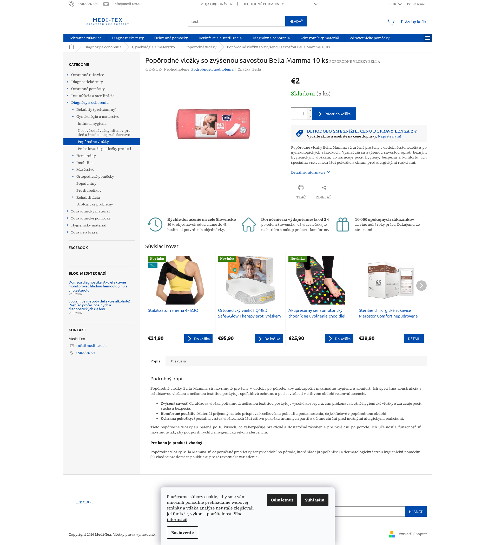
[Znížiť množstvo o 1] (309, 117)
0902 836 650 (86, 352)
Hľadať (296, 21)
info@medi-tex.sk (91, 345)
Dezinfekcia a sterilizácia (93, 95)
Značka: (249, 69)
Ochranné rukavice (87, 74)
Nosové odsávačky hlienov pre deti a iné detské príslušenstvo (104, 132)
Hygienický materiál (89, 225)
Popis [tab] (155, 361)
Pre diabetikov (89, 190)
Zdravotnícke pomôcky (91, 218)
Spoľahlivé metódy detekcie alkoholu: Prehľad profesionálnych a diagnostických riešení (99, 305)
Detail (414, 338)
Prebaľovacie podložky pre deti (104, 148)
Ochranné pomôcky (88, 88)
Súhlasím (315, 500)
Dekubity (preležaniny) (96, 109)
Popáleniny (86, 183)
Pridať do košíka (338, 113)
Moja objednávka (216, 4)
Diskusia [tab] (178, 361)
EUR (393, 4)
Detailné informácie (308, 172)
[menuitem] (85, 38)
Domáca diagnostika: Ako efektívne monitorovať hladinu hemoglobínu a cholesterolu (98, 286)
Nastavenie (182, 532)
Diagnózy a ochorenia (90, 102)
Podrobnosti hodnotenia (212, 69)
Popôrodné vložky (93, 141)
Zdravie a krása (84, 232)
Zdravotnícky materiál (90, 211)
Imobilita (84, 162)
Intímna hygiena (92, 123)
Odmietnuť (282, 500)
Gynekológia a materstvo (97, 116)
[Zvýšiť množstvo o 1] (309, 111)
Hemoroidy (86, 155)
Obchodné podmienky (263, 4)
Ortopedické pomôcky (95, 176)
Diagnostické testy (87, 81)
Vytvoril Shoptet (413, 534)
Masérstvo (85, 169)
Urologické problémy (94, 204)
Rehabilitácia (88, 197)
